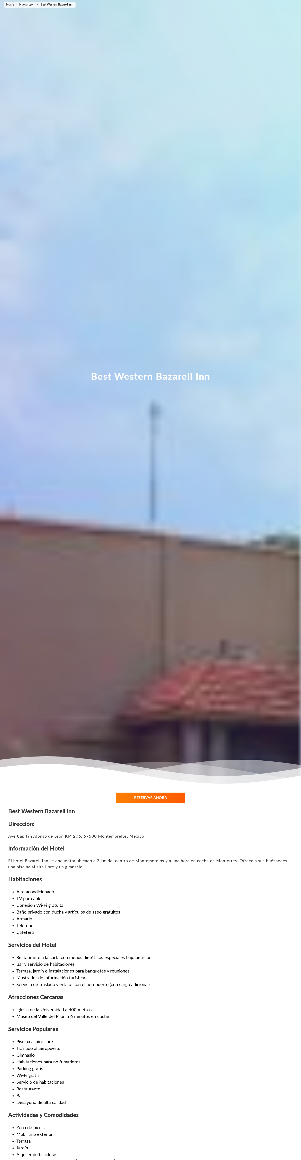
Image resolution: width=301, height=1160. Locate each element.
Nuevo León (26, 4)
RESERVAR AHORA (150, 798)
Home (10, 4)
